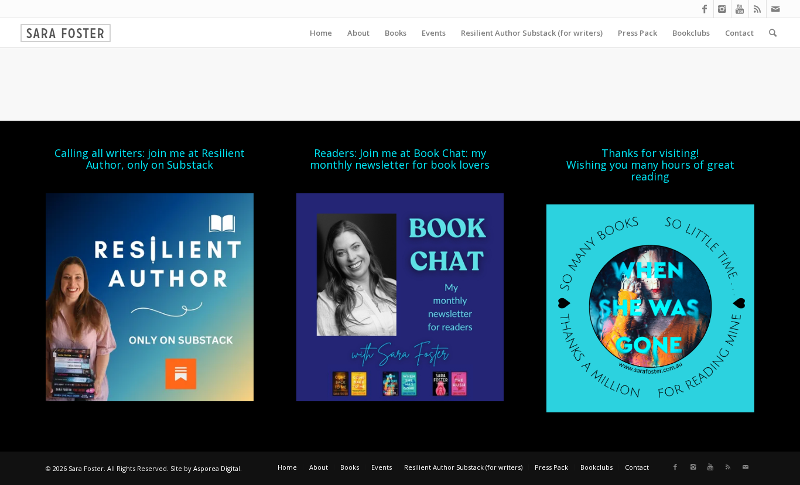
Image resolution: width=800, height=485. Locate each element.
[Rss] (757, 9)
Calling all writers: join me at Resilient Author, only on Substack (149, 159)
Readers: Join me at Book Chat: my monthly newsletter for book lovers (400, 159)
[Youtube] (739, 9)
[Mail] (775, 9)
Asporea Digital (216, 468)
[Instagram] (722, 9)
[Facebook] (704, 9)
